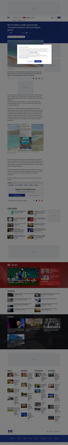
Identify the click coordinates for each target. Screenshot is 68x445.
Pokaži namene (30, 61)
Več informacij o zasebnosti (33, 52)
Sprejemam (38, 61)
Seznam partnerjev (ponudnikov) (24, 57)
